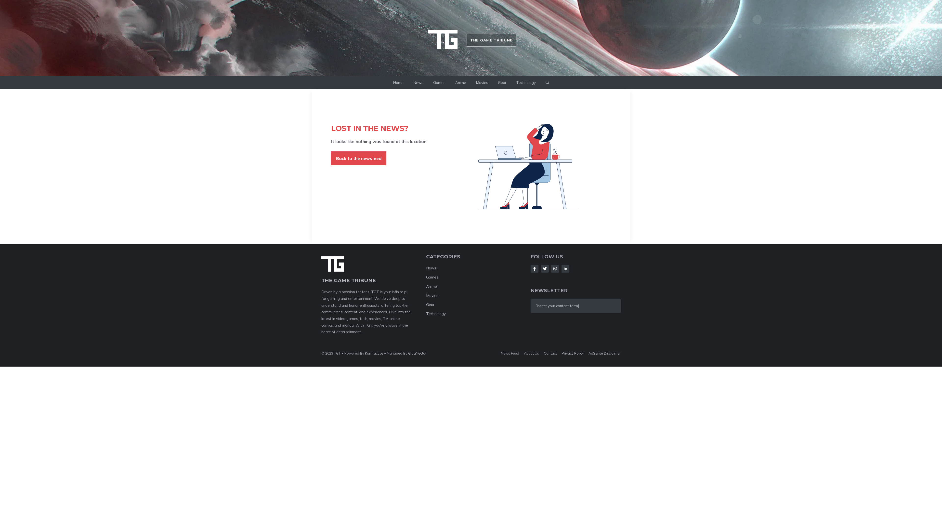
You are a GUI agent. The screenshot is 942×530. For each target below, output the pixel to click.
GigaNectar (417, 353)
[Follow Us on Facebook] (534, 269)
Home (398, 82)
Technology (526, 82)
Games (439, 82)
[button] (547, 82)
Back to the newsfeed (358, 158)
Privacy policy (573, 353)
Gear (502, 82)
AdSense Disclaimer (605, 353)
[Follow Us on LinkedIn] (565, 269)
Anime (460, 82)
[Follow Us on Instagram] (555, 269)
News (418, 82)
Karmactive (374, 353)
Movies (482, 82)
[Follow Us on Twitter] (545, 269)
